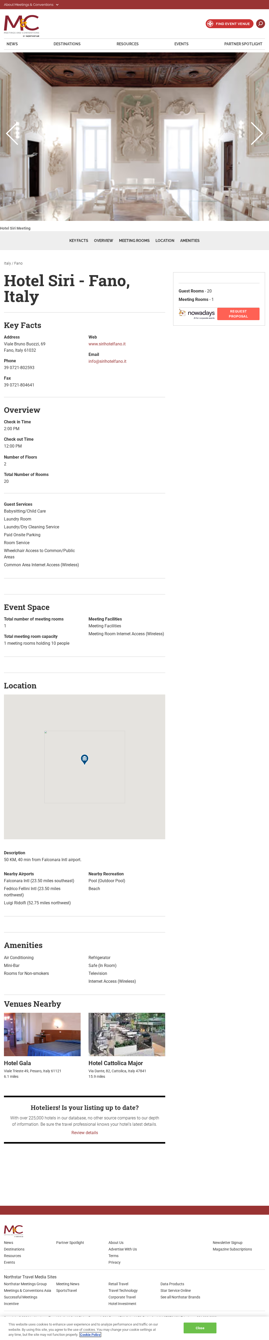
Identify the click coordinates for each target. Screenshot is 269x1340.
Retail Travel (118, 1284)
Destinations (67, 44)
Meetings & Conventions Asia (27, 1290)
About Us (115, 1242)
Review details (84, 1132)
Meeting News (67, 1284)
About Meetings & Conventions (29, 5)
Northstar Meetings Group (25, 1284)
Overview (103, 241)
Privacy (114, 1262)
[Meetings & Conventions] (15, 1231)
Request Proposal (238, 314)
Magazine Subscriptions (232, 1249)
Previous (12, 134)
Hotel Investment (122, 1304)
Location (165, 241)
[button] (85, 760)
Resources (128, 44)
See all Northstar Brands (180, 1297)
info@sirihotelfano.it (107, 361)
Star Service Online (176, 1290)
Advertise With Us (122, 1249)
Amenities (190, 241)
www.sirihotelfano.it (107, 343)
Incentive (11, 1304)
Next (257, 134)
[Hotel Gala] (42, 1034)
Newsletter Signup (227, 1242)
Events (181, 44)
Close (200, 1328)
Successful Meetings (20, 1297)
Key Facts (78, 241)
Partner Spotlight (243, 44)
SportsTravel (66, 1290)
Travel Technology (123, 1290)
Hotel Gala (17, 1063)
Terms (113, 1256)
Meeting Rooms (134, 241)
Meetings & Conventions (25, 26)
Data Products (172, 1284)
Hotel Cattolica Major (116, 1063)
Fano (18, 263)
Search (260, 23)
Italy (7, 263)
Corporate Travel (122, 1297)
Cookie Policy (90, 1335)
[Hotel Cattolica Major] (127, 1034)
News (12, 44)
